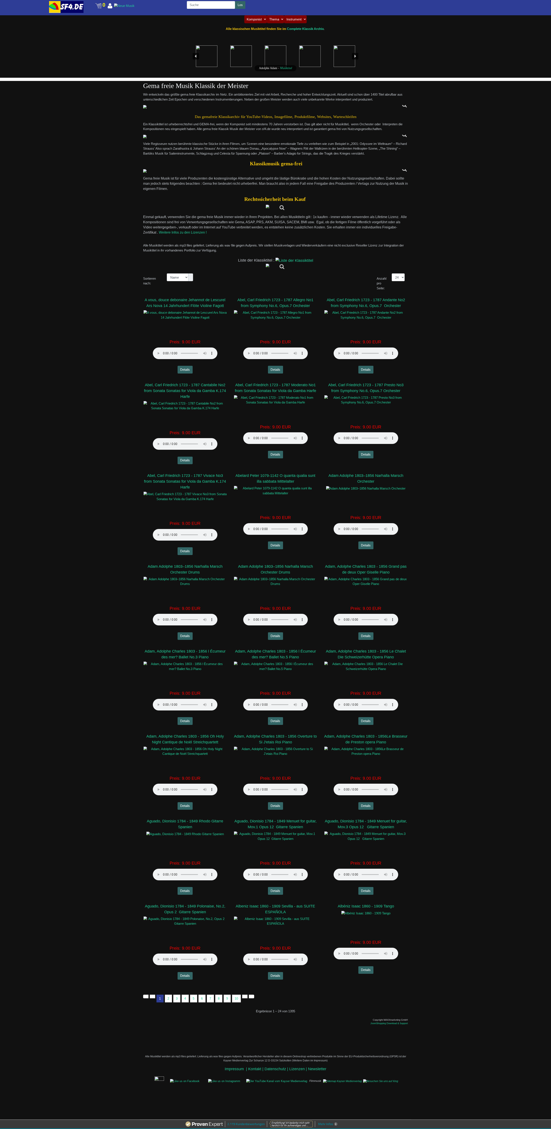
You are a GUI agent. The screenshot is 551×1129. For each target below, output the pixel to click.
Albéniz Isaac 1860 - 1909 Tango (366, 906)
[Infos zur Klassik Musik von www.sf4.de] (275, 107)
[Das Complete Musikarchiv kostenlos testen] (153, 1080)
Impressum (235, 1069)
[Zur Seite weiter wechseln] (245, 996)
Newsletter (317, 1069)
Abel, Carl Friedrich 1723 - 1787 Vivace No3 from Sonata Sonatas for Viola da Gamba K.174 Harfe (185, 481)
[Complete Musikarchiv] (66, 7)
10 (236, 998)
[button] (40, 3)
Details (185, 369)
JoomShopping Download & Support (389, 1023)
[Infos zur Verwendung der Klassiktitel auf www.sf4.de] (275, 171)
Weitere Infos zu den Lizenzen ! (183, 232)
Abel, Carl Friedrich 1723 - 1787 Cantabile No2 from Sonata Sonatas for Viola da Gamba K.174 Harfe (185, 391)
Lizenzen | (298, 1069)
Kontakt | (255, 1069)
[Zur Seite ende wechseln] (251, 996)
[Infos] (275, 208)
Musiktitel (286, 68)
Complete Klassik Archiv (305, 29)
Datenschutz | (277, 1069)
